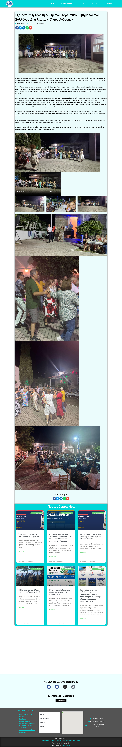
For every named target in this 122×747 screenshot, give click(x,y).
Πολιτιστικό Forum (66, 3)
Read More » (22, 551)
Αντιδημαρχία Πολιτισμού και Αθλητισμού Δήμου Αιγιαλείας (27, 726)
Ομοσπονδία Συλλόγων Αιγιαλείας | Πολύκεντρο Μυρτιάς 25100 (61, 740)
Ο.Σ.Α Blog (94, 3)
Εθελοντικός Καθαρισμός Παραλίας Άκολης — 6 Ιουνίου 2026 (59, 592)
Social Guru (66, 745)
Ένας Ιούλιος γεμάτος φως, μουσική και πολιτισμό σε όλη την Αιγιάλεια (91, 536)
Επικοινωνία (109, 3)
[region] (21, 735)
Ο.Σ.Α (80, 3)
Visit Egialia (22, 719)
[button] (17, 28)
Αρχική (52, 3)
